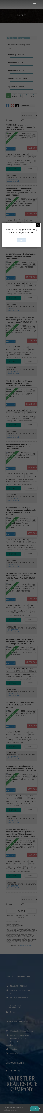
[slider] (9, 57)
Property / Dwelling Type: (19, 45)
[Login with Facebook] (7, 107)
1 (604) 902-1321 (13, 179)
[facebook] (7, 1070)
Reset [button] (26, 95)
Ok (34, 1109)
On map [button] (20, 95)
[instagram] (19, 1070)
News (12, 1012)
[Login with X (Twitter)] (17, 107)
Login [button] (28, 105)
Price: (16, 55)
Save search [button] (8, 95)
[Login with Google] (12, 107)
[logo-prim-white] (10, 1)
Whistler (13, 1049)
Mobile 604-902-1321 (18, 986)
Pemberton (14, 1053)
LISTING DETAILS (13, 169)
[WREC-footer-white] (21, 1077)
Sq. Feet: (16, 87)
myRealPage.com (26, 945)
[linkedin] (11, 1070)
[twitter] (15, 1070)
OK (21, 240)
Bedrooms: (16, 63)
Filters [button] (33, 95)
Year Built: (17, 79)
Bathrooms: (16, 71)
